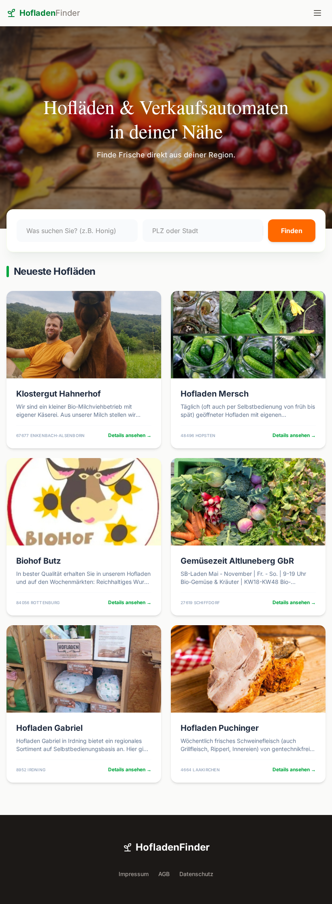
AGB (164, 873)
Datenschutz (196, 873)
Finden (291, 231)
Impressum (134, 873)
